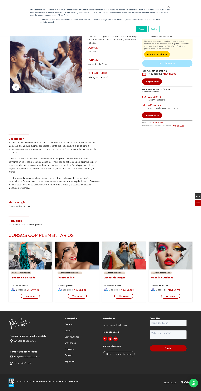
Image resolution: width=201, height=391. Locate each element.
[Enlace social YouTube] (115, 338)
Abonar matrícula (157, 54)
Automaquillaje (66, 277)
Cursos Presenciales (21, 273)
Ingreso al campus (112, 346)
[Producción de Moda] (30, 255)
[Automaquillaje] (77, 255)
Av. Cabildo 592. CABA (24, 341)
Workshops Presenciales (69, 273)
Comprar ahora (152, 82)
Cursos (68, 330)
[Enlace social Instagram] (110, 338)
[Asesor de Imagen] (124, 255)
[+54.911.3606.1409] (11, 363)
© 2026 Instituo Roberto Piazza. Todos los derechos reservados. (48, 381)
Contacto (69, 355)
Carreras (69, 324)
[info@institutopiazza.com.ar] (11, 356)
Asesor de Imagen (114, 277)
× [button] (168, 5)
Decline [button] (154, 29)
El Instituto (69, 349)
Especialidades (72, 337)
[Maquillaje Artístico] (171, 255)
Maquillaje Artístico (162, 277)
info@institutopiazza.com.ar (27, 356)
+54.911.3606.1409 (22, 363)
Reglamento (70, 361)
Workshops (70, 343)
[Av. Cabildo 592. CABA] (11, 341)
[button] (193, 383)
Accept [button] (141, 29)
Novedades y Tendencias (115, 325)
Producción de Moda (23, 277)
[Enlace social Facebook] (105, 338)
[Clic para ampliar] (16, 87)
